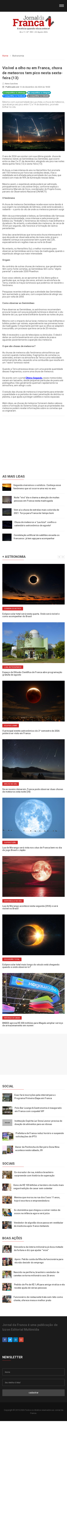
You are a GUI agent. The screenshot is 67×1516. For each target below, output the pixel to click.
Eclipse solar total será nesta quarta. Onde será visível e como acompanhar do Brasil (31, 615)
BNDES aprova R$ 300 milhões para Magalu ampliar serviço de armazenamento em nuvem (32, 1024)
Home (5, 55)
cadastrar (33, 1392)
